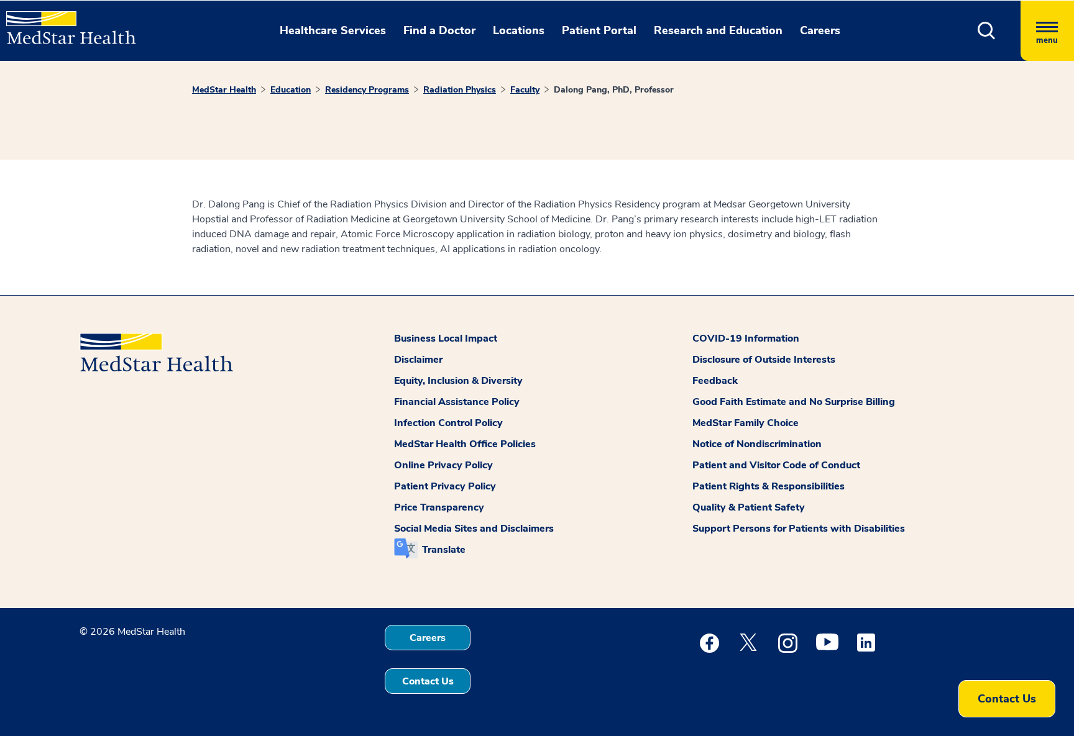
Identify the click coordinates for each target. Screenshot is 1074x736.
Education (290, 90)
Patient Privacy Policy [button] (445, 486)
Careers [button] (820, 30)
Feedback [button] (715, 381)
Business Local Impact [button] (445, 338)
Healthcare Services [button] (333, 30)
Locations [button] (518, 30)
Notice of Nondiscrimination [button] (757, 444)
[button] (987, 31)
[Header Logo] (65, 22)
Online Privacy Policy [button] (443, 465)
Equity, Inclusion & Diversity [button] (458, 381)
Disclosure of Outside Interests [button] (763, 359)
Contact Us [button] (428, 681)
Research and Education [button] (718, 30)
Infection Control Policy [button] (448, 423)
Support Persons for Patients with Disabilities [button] (798, 528)
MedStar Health (224, 90)
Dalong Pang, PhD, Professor (614, 90)
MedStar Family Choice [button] (745, 423)
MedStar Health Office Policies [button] (465, 444)
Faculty (524, 90)
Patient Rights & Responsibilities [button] (768, 486)
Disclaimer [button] (418, 359)
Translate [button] (444, 550)
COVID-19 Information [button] (745, 338)
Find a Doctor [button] (439, 30)
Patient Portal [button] (599, 30)
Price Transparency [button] (439, 507)
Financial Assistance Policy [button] (457, 402)
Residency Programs (367, 90)
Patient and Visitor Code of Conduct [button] (776, 465)
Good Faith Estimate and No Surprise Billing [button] (793, 402)
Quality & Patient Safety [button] (748, 507)
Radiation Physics (459, 90)
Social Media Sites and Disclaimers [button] (474, 528)
